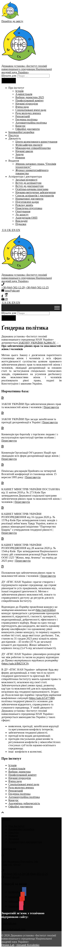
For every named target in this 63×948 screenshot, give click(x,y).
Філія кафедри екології (28, 144)
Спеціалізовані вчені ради (30, 109)
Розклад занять (24, 205)
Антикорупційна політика (31, 122)
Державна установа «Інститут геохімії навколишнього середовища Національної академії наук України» (26, 69)
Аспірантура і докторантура (25, 841)
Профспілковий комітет (29, 100)
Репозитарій (22, 116)
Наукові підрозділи (26, 103)
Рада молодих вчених (28, 113)
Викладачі (21, 220)
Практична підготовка (28, 208)
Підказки (20, 224)
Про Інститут (16, 826)
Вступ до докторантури (29, 186)
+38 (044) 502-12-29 (13, 287)
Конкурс (20, 125)
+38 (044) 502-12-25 (37, 287)
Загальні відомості (26, 179)
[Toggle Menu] (57, 307)
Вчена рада (22, 106)
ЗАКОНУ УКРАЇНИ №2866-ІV (37, 342)
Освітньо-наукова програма (31, 189)
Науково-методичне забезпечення (35, 192)
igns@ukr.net (12, 290)
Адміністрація (23, 94)
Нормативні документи (29, 198)
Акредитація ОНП (26, 217)
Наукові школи (24, 151)
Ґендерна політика (26, 119)
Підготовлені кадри (27, 201)
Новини (20, 157)
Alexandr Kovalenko (27, 944)
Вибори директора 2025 (29, 97)
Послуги (13, 135)
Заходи (19, 154)
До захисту (22, 214)
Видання (13, 838)
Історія (19, 90)
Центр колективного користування (36, 141)
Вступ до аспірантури (28, 182)
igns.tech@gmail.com (13, 929)
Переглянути (51, 407)
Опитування (22, 211)
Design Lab (7, 944)
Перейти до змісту (12, 21)
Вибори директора (19, 771)
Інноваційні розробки (21, 132)
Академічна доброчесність (24, 803)
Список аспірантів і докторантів (34, 195)
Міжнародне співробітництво (33, 147)
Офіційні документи (27, 128)
